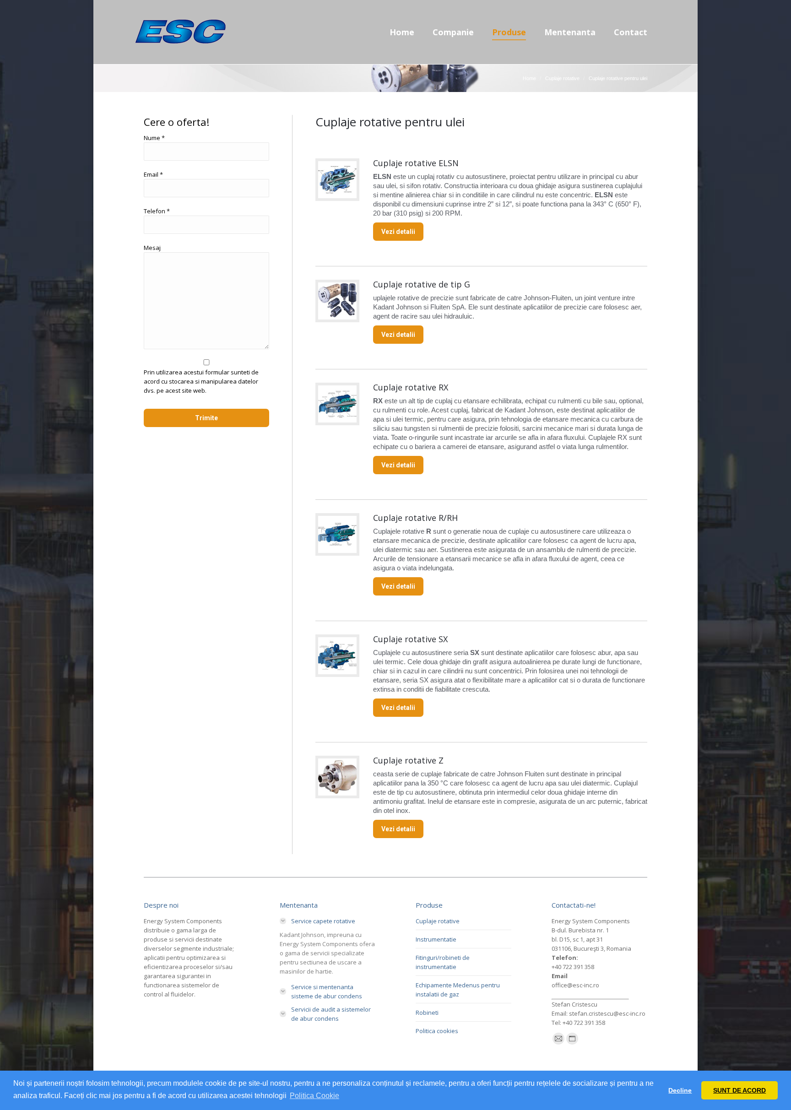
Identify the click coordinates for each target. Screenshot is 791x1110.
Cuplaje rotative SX (410, 639)
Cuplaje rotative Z (408, 760)
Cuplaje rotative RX (410, 387)
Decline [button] (680, 1090)
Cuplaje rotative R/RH (415, 517)
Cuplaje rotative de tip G (421, 284)
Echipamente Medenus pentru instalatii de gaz (458, 989)
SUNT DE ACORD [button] (739, 1090)
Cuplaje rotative (438, 921)
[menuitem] (401, 32)
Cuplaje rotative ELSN (416, 162)
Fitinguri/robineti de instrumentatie (443, 962)
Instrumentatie (436, 939)
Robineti (427, 1012)
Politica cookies (437, 1031)
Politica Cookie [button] (314, 1095)
